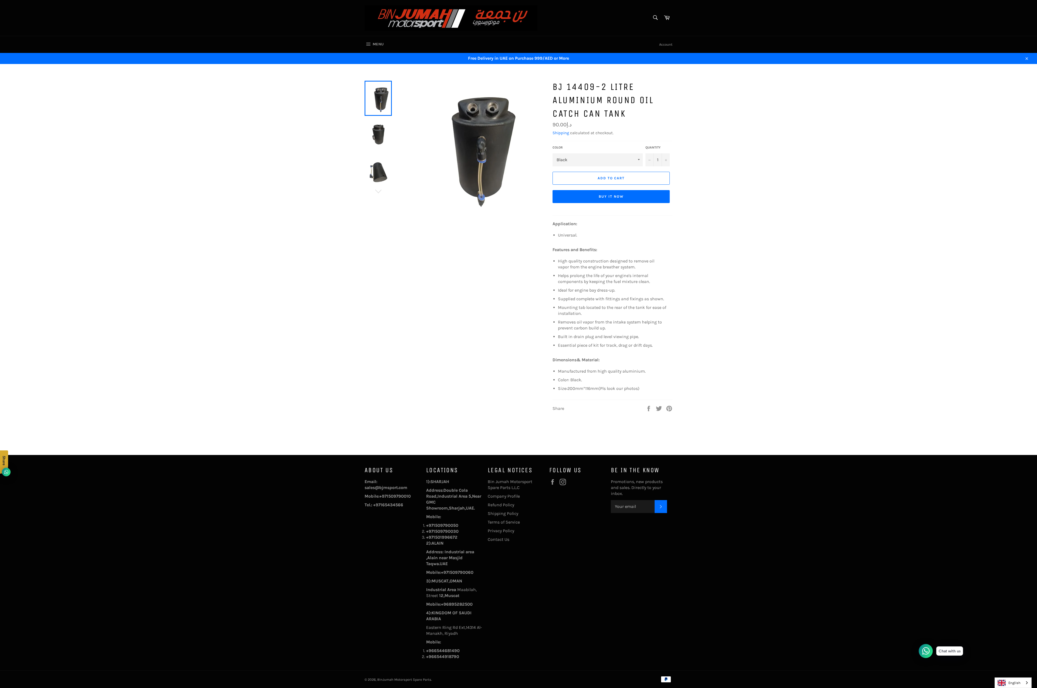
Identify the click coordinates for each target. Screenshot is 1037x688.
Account (665, 44)
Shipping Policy (503, 513)
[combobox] (1013, 682)
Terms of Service (504, 522)
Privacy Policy (501, 530)
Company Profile (504, 496)
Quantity (653, 147)
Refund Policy (501, 504)
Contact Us (498, 539)
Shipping (561, 132)
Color (558, 147)
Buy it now (611, 196)
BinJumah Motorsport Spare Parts (404, 679)
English (1014, 683)
